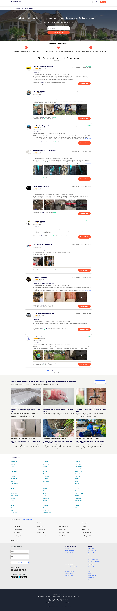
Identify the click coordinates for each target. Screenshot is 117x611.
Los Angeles (14, 474)
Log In (95, 2)
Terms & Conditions (67, 602)
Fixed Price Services (69, 552)
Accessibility (65, 600)
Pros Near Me (91, 557)
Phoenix (13, 464)
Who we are (91, 569)
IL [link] (15, 8)
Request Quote (84, 83)
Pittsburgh (78, 469)
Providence (78, 471)
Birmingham (14, 461)
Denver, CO (17, 526)
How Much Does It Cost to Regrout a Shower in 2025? (58, 410)
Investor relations (92, 575)
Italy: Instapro (58, 596)
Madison (77, 505)
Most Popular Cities (16, 519)
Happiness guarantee (93, 579)
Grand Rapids (46, 474)
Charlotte (45, 495)
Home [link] (12, 8)
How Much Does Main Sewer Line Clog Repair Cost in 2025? (57, 442)
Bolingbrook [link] (20, 8)
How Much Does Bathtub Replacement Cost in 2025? (25, 410)
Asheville (45, 493)
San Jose (13, 486)
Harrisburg (78, 464)
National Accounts (69, 575)
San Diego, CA (18, 536)
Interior (12, 5)
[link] (58, 68)
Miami (12, 500)
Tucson (12, 466)
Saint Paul (45, 478)
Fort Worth (78, 486)
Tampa (12, 505)
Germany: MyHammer (50, 596)
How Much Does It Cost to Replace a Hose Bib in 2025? (91, 410)
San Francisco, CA (42, 536)
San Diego (13, 481)
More (31, 5)
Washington (14, 493)
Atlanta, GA (17, 523)
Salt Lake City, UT (64, 532)
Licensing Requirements (94, 561)
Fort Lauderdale (15, 495)
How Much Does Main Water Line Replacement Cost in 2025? (90, 442)
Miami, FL (84, 526)
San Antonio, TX (86, 532)
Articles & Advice (37, 5)
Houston (77, 488)
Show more (88, 138)
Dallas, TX (84, 523)
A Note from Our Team (93, 559)
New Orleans (46, 464)
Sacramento (14, 478)
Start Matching (59, 32)
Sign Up (103, 2)
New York (45, 491)
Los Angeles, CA (63, 526)
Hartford (13, 491)
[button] (38, 109)
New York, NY (85, 529)
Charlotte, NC (40, 523)
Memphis (77, 474)
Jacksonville (14, 498)
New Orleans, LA (64, 529)
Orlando (13, 503)
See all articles (100, 382)
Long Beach (14, 471)
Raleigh (45, 500)
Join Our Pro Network (70, 569)
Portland (77, 461)
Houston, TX (40, 526)
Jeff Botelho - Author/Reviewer (19, 407)
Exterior (18, 5)
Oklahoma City (47, 512)
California (55, 600)
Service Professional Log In (71, 566)
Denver (13, 488)
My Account (91, 548)
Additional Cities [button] (14, 540)
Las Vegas (45, 486)
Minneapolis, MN (41, 529)
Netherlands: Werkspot (67, 596)
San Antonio (78, 491)
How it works (91, 566)
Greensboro (46, 498)
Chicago (13, 510)
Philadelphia (78, 466)
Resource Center (92, 552)
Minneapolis (46, 476)
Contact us (91, 577)
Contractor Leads (69, 573)
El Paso (77, 483)
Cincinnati (45, 505)
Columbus (45, 510)
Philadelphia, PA (18, 532)
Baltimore (45, 466)
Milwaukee (78, 508)
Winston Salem (47, 503)
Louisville (45, 461)
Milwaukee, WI (18, 529)
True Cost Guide (92, 550)
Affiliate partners (92, 582)
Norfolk (77, 495)
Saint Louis (46, 483)
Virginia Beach (79, 500)
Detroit (45, 471)
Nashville (77, 476)
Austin (77, 478)
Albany (45, 488)
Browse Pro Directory (70, 550)
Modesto (13, 476)
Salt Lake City (79, 493)
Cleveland (45, 508)
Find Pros (67, 548)
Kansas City (46, 481)
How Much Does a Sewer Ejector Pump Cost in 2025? (25, 442)
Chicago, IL (62, 523)
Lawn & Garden (24, 5)
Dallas (76, 481)
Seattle (77, 503)
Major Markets (16, 457)
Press (89, 573)
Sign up (20, 562)
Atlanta (13, 508)
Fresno (12, 469)
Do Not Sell (59, 600)
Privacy (50, 600)
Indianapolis (14, 512)
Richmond (78, 498)
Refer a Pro (91, 555)
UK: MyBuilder (76, 596)
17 (68, 370)
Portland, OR (40, 532)
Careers (90, 571)
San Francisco (14, 483)
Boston (45, 469)
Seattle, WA (62, 536)
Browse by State (27, 519)
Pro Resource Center (70, 571)
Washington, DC (86, 536)
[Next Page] (73, 370)
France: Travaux (41, 596)
